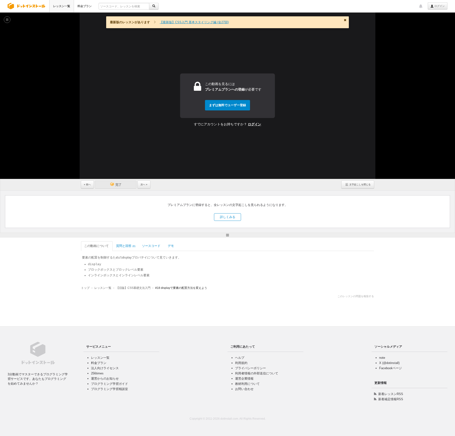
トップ (85, 288)
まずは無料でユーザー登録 (227, 105)
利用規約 (241, 363)
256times (97, 373)
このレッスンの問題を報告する (355, 296)
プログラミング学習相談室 (109, 389)
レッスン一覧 (61, 6)
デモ (171, 246)
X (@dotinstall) (389, 363)
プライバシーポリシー (250, 368)
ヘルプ (239, 357)
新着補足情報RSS (390, 399)
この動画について (96, 246)
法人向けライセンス (105, 368)
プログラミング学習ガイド (109, 384)
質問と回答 (125, 246)
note (382, 357)
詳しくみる (227, 217)
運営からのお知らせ (105, 378)
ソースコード (151, 246)
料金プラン (84, 6)
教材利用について (247, 384)
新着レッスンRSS (390, 394)
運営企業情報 (244, 378)
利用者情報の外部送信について (256, 373)
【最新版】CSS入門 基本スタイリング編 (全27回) (194, 22)
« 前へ (87, 184)
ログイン (439, 6)
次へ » (144, 184)
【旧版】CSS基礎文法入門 (133, 288)
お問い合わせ (244, 389)
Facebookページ (390, 368)
